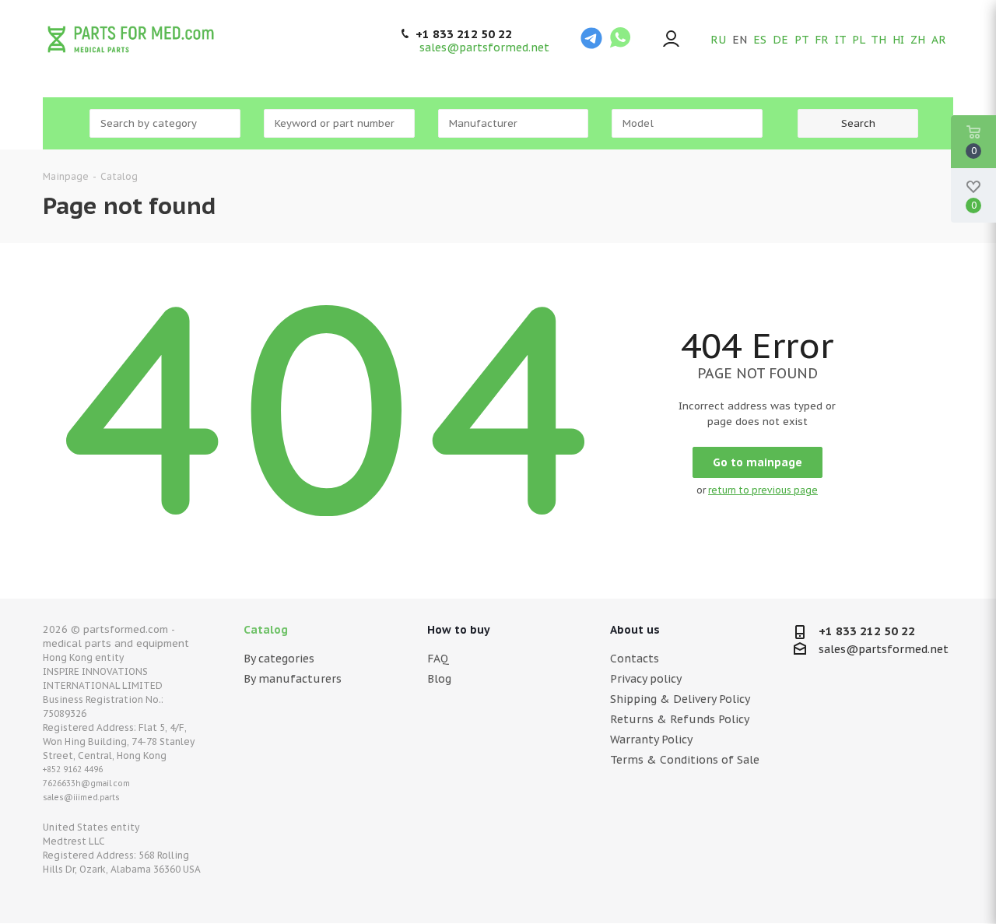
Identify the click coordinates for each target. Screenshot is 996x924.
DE (780, 40)
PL (858, 40)
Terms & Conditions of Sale (684, 760)
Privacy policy (646, 679)
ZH (917, 40)
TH (878, 40)
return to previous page (763, 490)
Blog (439, 679)
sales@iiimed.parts (81, 797)
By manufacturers (293, 679)
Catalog (266, 630)
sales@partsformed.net (484, 47)
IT (840, 40)
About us (635, 630)
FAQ (438, 659)
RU (718, 40)
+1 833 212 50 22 (464, 34)
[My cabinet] (671, 40)
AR (938, 40)
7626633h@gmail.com (86, 783)
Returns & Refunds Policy (679, 719)
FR (822, 40)
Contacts (634, 659)
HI (898, 40)
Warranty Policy (651, 740)
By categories (279, 659)
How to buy (458, 630)
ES (759, 40)
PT (801, 40)
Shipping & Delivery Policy (680, 699)
